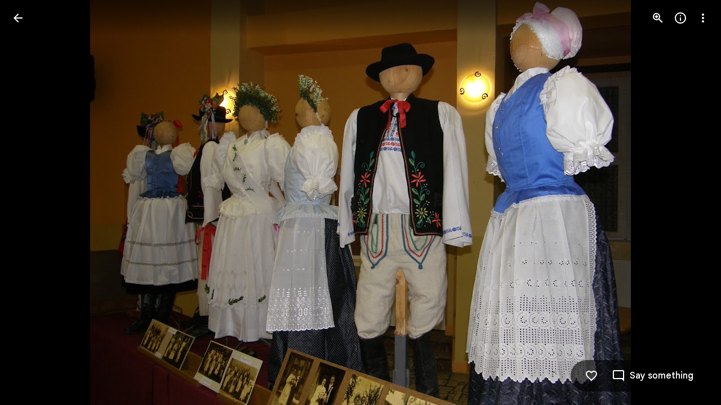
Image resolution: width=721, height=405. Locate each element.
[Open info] (680, 18)
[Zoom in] (658, 18)
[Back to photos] (18, 18)
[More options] (703, 18)
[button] (31, 202)
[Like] (591, 375)
